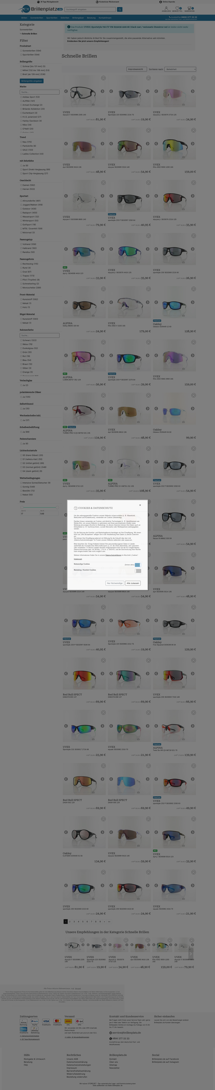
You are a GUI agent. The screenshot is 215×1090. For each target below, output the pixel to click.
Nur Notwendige (115, 583)
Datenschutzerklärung (113, 555)
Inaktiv (139, 571)
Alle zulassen (133, 583)
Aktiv (138, 565)
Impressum (78, 559)
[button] (138, 565)
